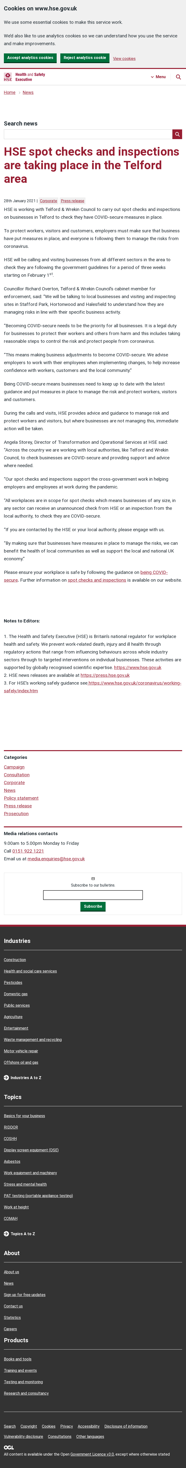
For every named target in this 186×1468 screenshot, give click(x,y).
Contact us (13, 1306)
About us (11, 1272)
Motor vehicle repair (21, 1051)
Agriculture (13, 1017)
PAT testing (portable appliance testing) (38, 1195)
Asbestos (12, 1161)
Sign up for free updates (25, 1294)
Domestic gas (16, 994)
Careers (10, 1329)
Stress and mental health (25, 1184)
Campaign (14, 767)
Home (10, 92)
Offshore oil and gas (21, 1062)
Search (10, 1426)
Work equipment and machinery (30, 1173)
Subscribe (93, 906)
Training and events (20, 1370)
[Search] (177, 134)
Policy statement (21, 798)
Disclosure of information (125, 1426)
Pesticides (13, 982)
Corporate (48, 201)
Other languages (90, 1436)
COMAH (10, 1218)
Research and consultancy (26, 1393)
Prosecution (16, 813)
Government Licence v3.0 (92, 1454)
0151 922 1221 (28, 851)
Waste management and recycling (33, 1039)
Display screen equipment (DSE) (31, 1150)
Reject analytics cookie (85, 57)
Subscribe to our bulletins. (93, 885)
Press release (72, 201)
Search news (21, 123)
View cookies (124, 58)
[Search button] (178, 77)
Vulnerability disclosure (23, 1436)
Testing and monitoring (23, 1382)
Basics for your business (24, 1116)
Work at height (16, 1207)
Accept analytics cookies (30, 57)
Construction (15, 959)
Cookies (48, 1426)
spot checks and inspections (97, 580)
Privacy (66, 1426)
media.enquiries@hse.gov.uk (56, 859)
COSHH (10, 1138)
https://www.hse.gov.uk (137, 667)
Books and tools (17, 1359)
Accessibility (89, 1426)
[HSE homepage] (24, 77)
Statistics (12, 1317)
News (28, 92)
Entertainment (16, 1028)
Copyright (29, 1426)
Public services (17, 1005)
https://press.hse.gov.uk (105, 675)
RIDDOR (11, 1127)
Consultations (59, 1436)
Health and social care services (30, 971)
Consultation (17, 775)
